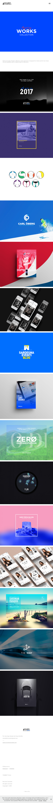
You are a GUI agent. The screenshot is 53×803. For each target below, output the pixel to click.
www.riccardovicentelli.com (10, 742)
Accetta (40, 800)
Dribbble (12, 768)
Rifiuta (44, 800)
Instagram (5, 768)
